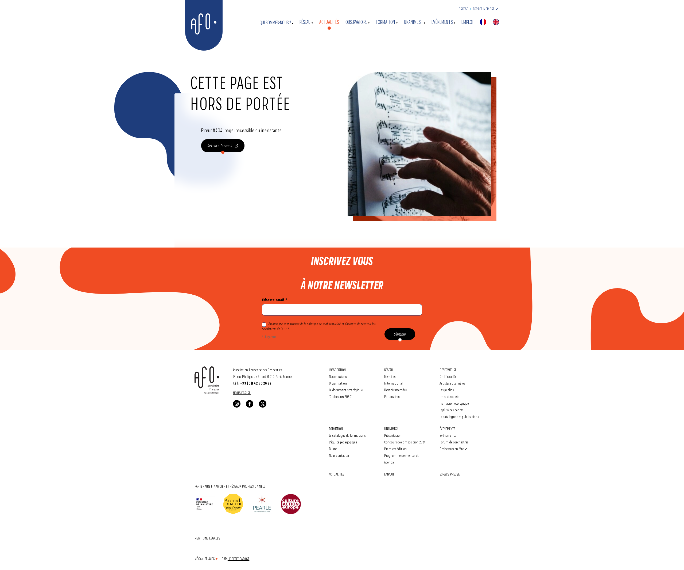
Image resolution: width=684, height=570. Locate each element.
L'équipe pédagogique (343, 442)
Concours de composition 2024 (405, 442)
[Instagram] (236, 404)
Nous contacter (339, 455)
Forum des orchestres (454, 442)
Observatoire (356, 22)
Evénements (442, 22)
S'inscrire (400, 334)
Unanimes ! (413, 22)
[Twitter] (262, 404)
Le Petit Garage (239, 558)
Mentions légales (207, 538)
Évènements (447, 428)
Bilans (333, 448)
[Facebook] (249, 404)
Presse (463, 8)
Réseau (305, 22)
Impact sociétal (450, 396)
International (393, 383)
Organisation (338, 383)
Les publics (447, 389)
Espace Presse (450, 474)
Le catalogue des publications (459, 416)
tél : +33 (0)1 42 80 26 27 (252, 383)
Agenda (389, 462)
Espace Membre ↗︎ (486, 8)
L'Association (337, 369)
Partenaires (392, 396)
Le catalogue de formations (347, 435)
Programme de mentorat (401, 455)
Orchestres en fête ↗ (454, 448)
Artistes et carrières (452, 383)
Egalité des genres (452, 410)
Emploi (467, 22)
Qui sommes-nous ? (275, 23)
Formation (385, 22)
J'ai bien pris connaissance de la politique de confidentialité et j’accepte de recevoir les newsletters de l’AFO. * (318, 326)
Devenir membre (395, 389)
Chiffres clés (448, 376)
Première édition (395, 448)
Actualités (329, 22)
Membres (390, 376)
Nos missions (338, 376)
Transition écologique (454, 403)
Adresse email (274, 299)
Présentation (393, 435)
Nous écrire (242, 392)
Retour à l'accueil (220, 145)
